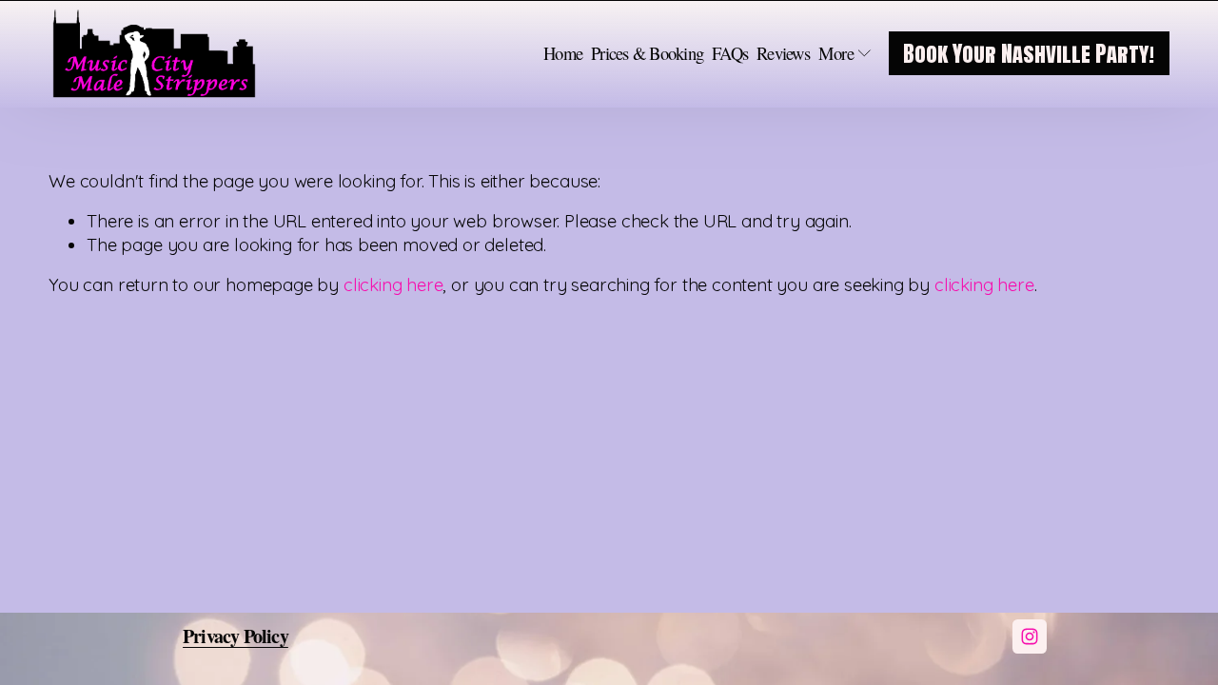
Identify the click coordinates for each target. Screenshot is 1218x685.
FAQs (730, 53)
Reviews (783, 53)
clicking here (393, 284)
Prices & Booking (647, 53)
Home (562, 53)
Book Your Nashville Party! (1028, 53)
